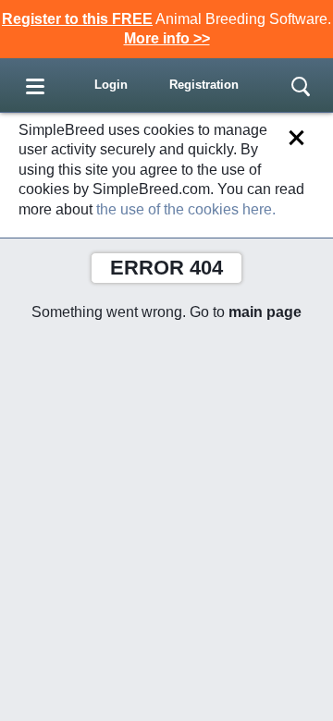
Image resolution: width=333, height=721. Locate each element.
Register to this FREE (77, 19)
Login (111, 85)
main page (265, 312)
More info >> (167, 38)
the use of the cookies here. (186, 209)
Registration (204, 85)
